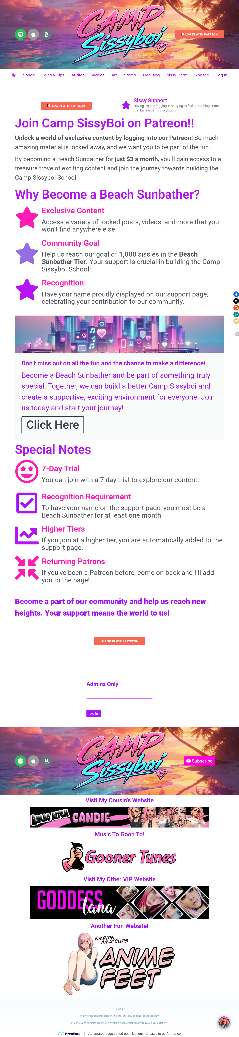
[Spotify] (20, 34)
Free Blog (151, 75)
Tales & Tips (53, 75)
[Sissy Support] (126, 105)
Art (114, 75)
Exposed (201, 75)
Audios (78, 75)
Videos (98, 75)
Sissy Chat (177, 75)
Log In (221, 75)
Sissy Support (150, 100)
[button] (236, 294)
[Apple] (33, 34)
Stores (130, 75)
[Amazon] (46, 34)
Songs (29, 75)
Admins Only (102, 684)
